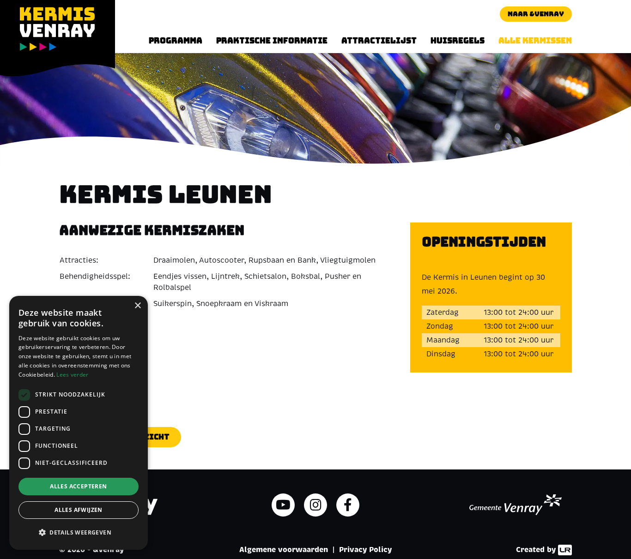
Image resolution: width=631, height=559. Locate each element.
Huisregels (458, 41)
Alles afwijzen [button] (79, 510)
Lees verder (72, 375)
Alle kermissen (535, 41)
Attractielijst (379, 41)
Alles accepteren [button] (78, 486)
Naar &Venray (536, 14)
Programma (175, 41)
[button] (78, 533)
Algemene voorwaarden (283, 549)
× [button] (137, 305)
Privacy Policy (365, 549)
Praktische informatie (272, 41)
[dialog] (78, 423)
